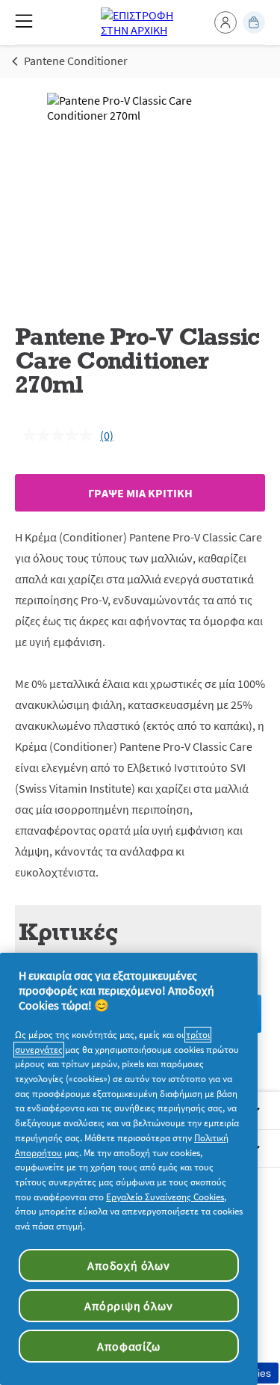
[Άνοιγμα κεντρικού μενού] (24, 21)
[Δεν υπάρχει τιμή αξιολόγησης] (61, 435)
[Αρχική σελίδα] (140, 22)
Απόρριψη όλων (128, 1305)
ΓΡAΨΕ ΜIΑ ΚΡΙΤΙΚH (140, 492)
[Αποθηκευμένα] (254, 22)
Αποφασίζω (128, 1346)
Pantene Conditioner (76, 60)
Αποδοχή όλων (128, 1265)
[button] (225, 22)
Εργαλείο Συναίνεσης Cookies (165, 1197)
